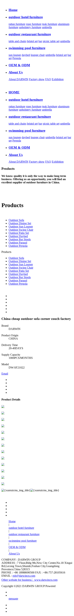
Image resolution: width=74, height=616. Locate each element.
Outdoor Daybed (18, 236)
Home (12, 521)
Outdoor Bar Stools (20, 239)
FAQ (48, 79)
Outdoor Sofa (16, 220)
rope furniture (33, 24)
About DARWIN (18, 79)
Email (4, 373)
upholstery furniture (30, 27)
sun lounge (15, 54)
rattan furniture (17, 24)
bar (40, 41)
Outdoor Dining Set (20, 223)
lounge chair (38, 54)
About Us (14, 553)
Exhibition (58, 79)
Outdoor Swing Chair (21, 229)
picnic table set (51, 41)
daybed (26, 54)
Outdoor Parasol (18, 242)
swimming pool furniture (23, 540)
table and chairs (17, 41)
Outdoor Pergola (18, 245)
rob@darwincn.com (24, 575)
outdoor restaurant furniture (24, 534)
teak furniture (49, 24)
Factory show (37, 79)
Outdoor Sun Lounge (21, 226)
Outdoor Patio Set (19, 232)
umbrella (47, 27)
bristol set (32, 41)
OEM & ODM (17, 547)
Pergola (16, 58)
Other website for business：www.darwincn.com (29, 579)
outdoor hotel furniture (21, 527)
